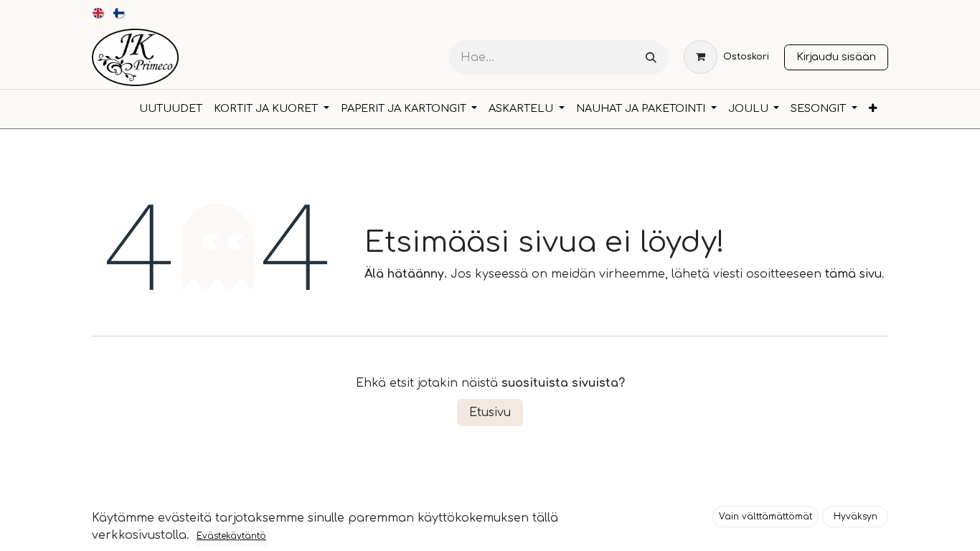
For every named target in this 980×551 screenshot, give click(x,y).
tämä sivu (853, 274)
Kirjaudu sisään (836, 56)
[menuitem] (99, 13)
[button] (765, 516)
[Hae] (651, 57)
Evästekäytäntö (231, 536)
